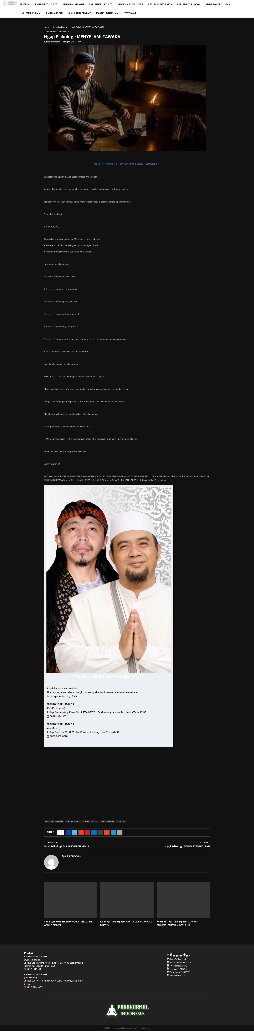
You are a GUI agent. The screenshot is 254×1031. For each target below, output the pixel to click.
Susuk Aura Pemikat (79, 13)
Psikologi (121, 821)
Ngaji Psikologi (107, 821)
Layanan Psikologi (90, 821)
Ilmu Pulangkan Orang (130, 4)
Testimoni (130, 13)
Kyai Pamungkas (53, 42)
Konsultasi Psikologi (54, 821)
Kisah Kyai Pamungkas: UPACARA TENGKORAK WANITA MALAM (68, 923)
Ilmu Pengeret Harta (160, 4)
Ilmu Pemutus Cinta (46, 4)
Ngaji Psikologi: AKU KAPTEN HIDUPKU (187, 846)
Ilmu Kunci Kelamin (73, 4)
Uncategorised (64, 31)
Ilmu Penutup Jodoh (188, 4)
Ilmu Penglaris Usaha (217, 4)
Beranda (24, 4)
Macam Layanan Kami (107, 13)
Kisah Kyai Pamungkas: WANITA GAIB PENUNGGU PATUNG (126, 923)
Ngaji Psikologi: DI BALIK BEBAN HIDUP (66, 846)
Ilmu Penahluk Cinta (100, 4)
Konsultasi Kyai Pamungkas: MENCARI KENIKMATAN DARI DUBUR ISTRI (177, 923)
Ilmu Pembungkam (30, 13)
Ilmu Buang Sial (54, 13)
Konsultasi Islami (51, 31)
